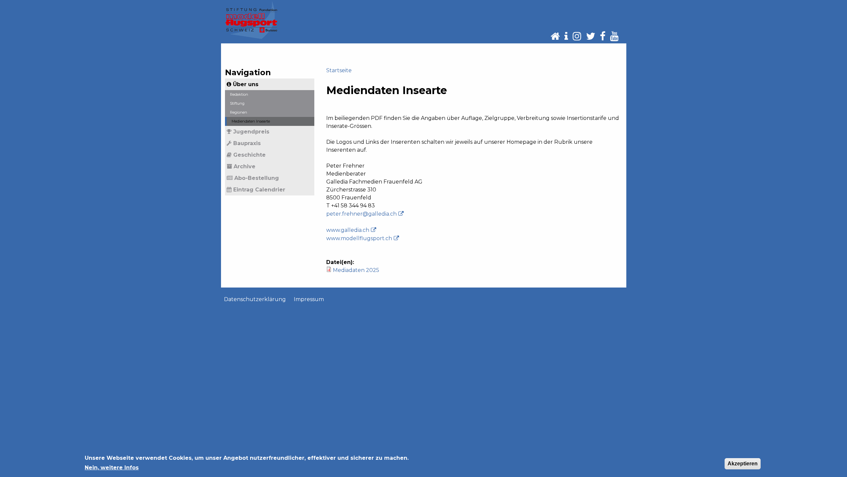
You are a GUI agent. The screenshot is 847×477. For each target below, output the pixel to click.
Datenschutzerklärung (255, 299)
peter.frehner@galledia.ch (361, 214)
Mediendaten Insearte (251, 121)
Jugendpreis (251, 132)
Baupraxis (247, 143)
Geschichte (249, 155)
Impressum (309, 299)
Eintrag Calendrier (259, 189)
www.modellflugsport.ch (359, 238)
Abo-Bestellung (256, 178)
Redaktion (239, 94)
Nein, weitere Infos (112, 467)
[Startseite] (251, 20)
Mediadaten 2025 (356, 270)
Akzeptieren (743, 463)
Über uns (245, 84)
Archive (244, 166)
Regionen (238, 112)
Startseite (339, 70)
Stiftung (237, 103)
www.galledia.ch (347, 230)
